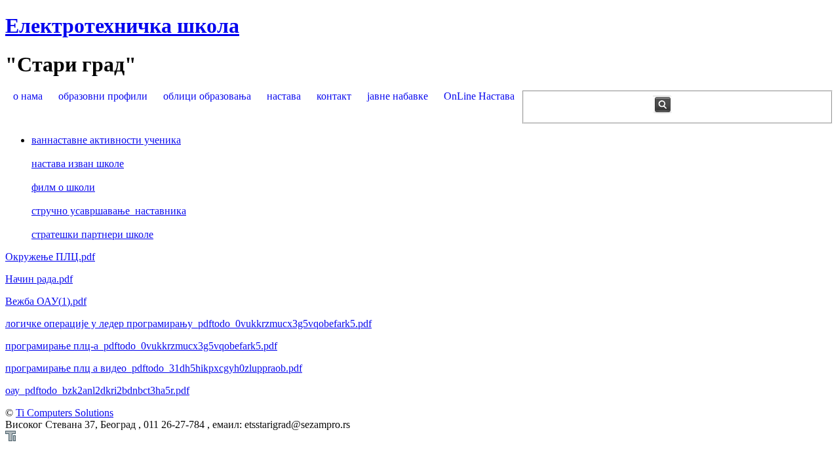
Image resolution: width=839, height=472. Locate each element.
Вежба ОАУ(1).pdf (46, 301)
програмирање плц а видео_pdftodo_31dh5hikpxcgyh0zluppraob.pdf (153, 368)
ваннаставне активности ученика (106, 140)
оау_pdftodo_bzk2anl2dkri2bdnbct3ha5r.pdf (97, 390)
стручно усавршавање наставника (108, 210)
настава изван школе (77, 163)
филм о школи (63, 187)
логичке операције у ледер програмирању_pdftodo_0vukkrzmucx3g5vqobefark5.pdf (188, 323)
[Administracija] (10, 437)
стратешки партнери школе (92, 234)
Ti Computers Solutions (64, 412)
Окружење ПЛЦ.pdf (50, 256)
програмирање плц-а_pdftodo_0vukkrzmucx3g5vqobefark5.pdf (141, 345)
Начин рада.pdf (39, 279)
